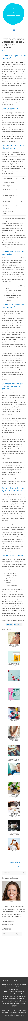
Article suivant (14, 867)
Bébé (3, 50)
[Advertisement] (14, 957)
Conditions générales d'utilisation (12, 987)
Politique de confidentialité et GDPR (14, 984)
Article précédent (14, 862)
